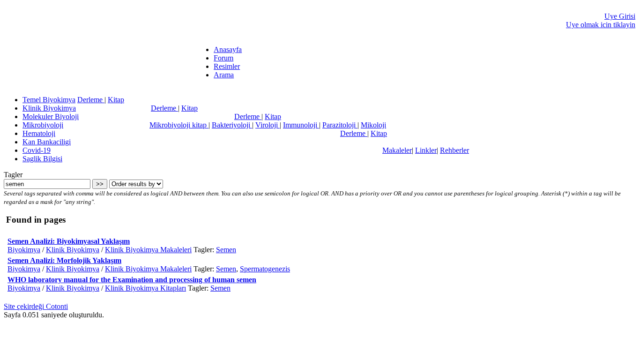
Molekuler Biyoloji (50, 116)
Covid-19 (36, 150)
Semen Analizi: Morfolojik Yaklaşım (64, 260)
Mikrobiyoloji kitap (178, 125)
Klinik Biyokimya (49, 108)
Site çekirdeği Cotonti (36, 306)
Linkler (426, 150)
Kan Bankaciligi (46, 142)
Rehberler (454, 150)
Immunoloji (301, 125)
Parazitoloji (339, 125)
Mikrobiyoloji (42, 125)
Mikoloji (373, 125)
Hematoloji (38, 133)
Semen (226, 250)
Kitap (116, 100)
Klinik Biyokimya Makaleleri (148, 250)
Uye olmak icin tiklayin (600, 25)
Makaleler (397, 150)
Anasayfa (228, 49)
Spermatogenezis (265, 269)
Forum (223, 58)
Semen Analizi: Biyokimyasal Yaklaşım (68, 241)
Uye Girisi (619, 16)
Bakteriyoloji (232, 125)
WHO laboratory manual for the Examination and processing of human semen (131, 280)
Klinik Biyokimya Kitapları (145, 288)
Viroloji (267, 125)
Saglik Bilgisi (42, 159)
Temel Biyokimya (48, 100)
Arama (224, 75)
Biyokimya (23, 250)
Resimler (227, 66)
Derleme (90, 100)
